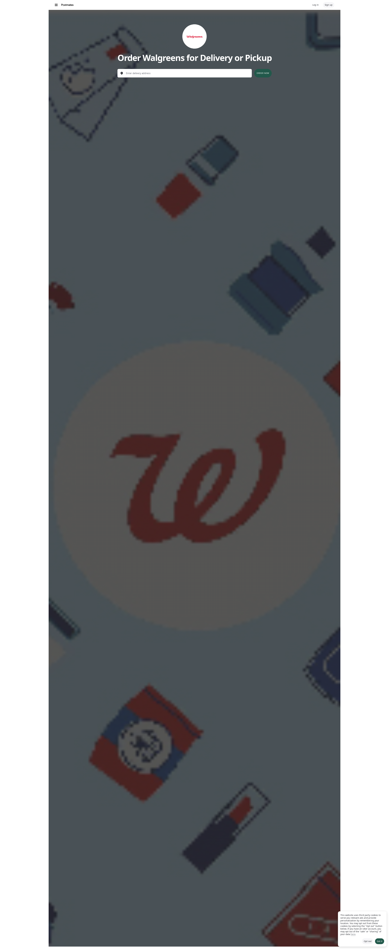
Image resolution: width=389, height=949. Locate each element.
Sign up (328, 4)
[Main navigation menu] (56, 5)
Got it (379, 941)
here (353, 934)
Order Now (263, 73)
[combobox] (187, 73)
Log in (315, 4)
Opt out (367, 941)
